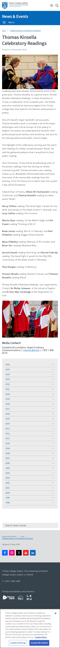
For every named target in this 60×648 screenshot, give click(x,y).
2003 (8, 478)
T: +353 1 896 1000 (11, 581)
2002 (8, 483)
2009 (8, 448)
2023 (8, 379)
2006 (8, 463)
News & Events (15, 16)
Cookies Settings (18, 643)
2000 (8, 492)
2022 (8, 384)
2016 (8, 413)
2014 (8, 423)
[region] (30, 628)
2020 (8, 394)
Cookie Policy (41, 637)
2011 (8, 438)
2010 (8, 443)
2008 (8, 453)
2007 (8, 458)
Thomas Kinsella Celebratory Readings (25, 31)
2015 (8, 418)
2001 (8, 487)
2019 (8, 399)
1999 (8, 497)
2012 (8, 433)
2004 (8, 473)
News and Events (9, 537)
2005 (8, 468)
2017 (8, 409)
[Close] (55, 613)
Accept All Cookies (39, 643)
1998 (8, 502)
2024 (8, 374)
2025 (8, 369)
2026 (8, 364)
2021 (8, 389)
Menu (11, 22)
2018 (4, 31)
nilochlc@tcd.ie (31, 350)
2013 (8, 428)
